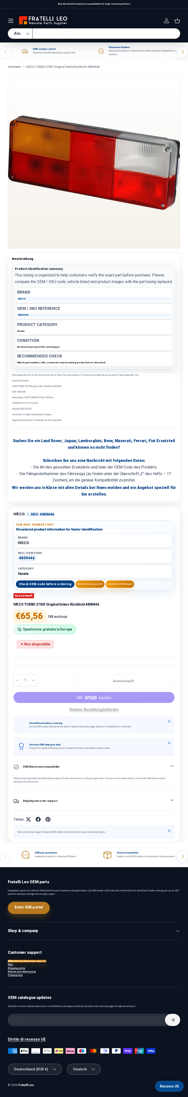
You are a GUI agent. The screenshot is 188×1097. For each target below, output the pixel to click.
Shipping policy (16, 968)
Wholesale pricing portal (90, 584)
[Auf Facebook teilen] (38, 819)
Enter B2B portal (29, 907)
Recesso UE (169, 1086)
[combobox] (94, 34)
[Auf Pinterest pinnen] (48, 819)
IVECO (19, 514)
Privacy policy (15, 975)
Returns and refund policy (22, 971)
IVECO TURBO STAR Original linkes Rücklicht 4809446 (63, 67)
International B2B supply (119, 584)
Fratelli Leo (26, 1085)
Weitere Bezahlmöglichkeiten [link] (94, 709)
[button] (177, 20)
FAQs (10, 964)
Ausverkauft (123, 681)
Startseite (14, 67)
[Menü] (10, 20)
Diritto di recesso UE (27, 1039)
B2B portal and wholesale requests (27, 961)
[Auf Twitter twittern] (28, 819)
